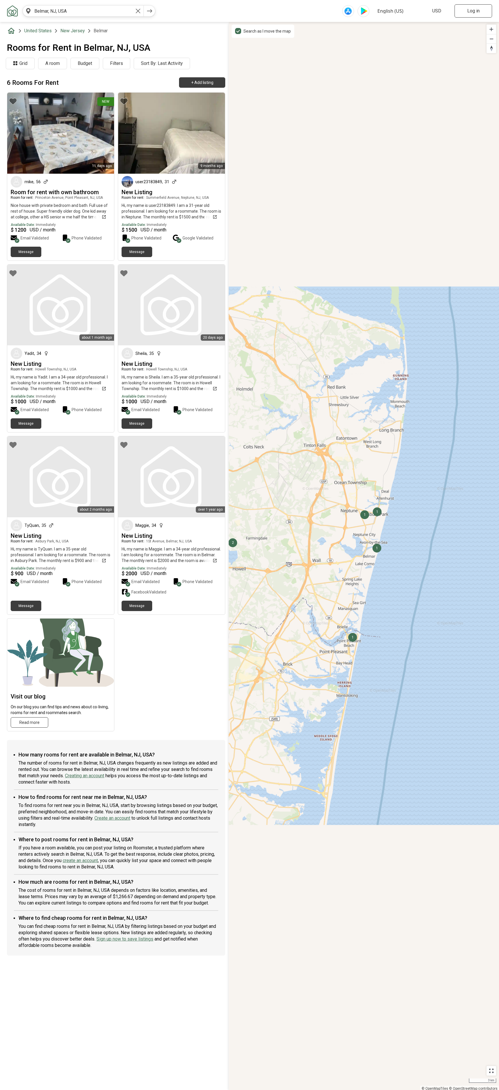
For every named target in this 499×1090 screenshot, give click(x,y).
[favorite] (13, 101)
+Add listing (202, 82)
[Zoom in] (491, 29)
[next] (149, 11)
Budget (85, 63)
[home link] (12, 10)
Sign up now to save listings (124, 939)
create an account (80, 860)
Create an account (112, 818)
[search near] (28, 11)
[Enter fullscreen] (491, 1071)
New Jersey (72, 30)
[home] (12, 31)
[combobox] (83, 10)
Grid (23, 63)
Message (25, 252)
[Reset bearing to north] (491, 48)
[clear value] (138, 11)
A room (52, 63)
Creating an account (84, 775)
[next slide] (103, 133)
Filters (116, 63)
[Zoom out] (491, 39)
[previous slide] (18, 133)
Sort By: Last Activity (162, 63)
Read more (29, 722)
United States (38, 30)
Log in (473, 11)
